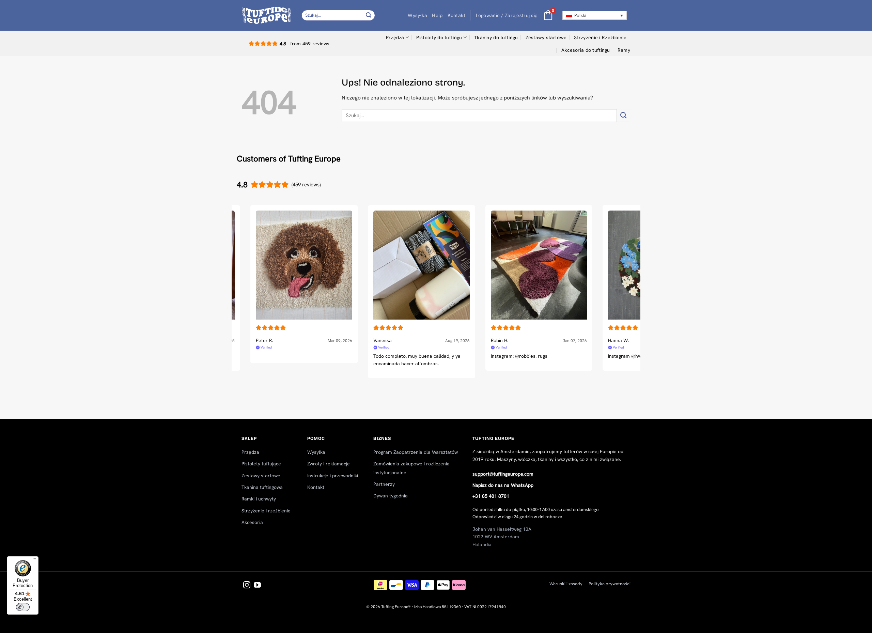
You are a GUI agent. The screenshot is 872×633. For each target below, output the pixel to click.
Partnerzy (384, 484)
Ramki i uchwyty (259, 499)
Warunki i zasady (565, 584)
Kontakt (457, 15)
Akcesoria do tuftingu (585, 50)
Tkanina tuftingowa (262, 487)
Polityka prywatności (609, 584)
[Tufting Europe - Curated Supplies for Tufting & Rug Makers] (266, 15)
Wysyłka (417, 15)
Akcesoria (252, 522)
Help (437, 15)
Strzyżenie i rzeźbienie (266, 511)
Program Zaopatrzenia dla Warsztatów (415, 452)
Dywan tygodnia (390, 496)
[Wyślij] (369, 15)
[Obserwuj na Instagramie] (246, 585)
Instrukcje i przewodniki (332, 476)
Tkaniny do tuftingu (496, 37)
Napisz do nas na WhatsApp (502, 485)
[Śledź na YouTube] (257, 585)
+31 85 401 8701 (490, 496)
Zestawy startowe (546, 37)
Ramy (624, 50)
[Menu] (34, 560)
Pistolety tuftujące (261, 464)
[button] (507, 15)
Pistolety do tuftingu (439, 37)
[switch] (23, 607)
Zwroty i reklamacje (328, 464)
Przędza (395, 37)
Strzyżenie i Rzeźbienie (600, 37)
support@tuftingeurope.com (502, 474)
